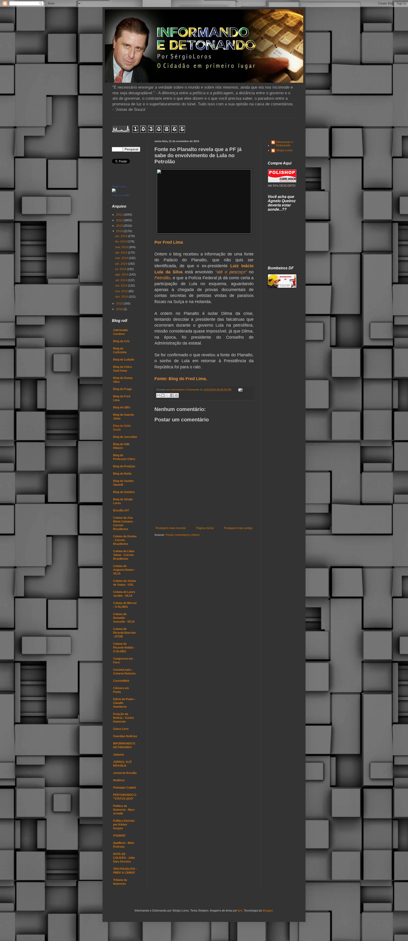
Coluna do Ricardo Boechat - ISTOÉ (124, 632)
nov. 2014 (121, 291)
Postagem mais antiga (238, 528)
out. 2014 (121, 285)
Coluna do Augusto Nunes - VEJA (124, 569)
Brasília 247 (121, 510)
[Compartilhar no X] (167, 395)
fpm (240, 910)
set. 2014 (121, 280)
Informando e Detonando (284, 143)
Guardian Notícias (125, 736)
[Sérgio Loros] (114, 191)
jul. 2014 (121, 269)
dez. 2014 (122, 296)
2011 (119, 214)
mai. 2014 (122, 258)
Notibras (119, 780)
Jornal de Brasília (125, 773)
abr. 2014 (121, 252)
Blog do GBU (121, 407)
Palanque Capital (124, 787)
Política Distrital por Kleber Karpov (123, 824)
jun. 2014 (121, 263)
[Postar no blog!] (163, 395)
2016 (119, 309)
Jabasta (118, 754)
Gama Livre (121, 729)
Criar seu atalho (121, 195)
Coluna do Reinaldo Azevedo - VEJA (124, 617)
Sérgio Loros (119, 186)
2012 (119, 220)
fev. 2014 (121, 241)
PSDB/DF (119, 835)
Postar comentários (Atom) (183, 535)
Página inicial (205, 528)
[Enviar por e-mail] (158, 395)
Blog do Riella (122, 473)
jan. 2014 (121, 236)
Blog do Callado (123, 359)
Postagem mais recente (171, 528)
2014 (119, 231)
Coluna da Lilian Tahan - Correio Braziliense (123, 555)
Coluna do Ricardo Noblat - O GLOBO (124, 647)
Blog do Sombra (124, 492)
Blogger (268, 910)
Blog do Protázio (124, 466)
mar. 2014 (122, 247)
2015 (119, 303)
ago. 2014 (122, 274)
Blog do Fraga (122, 389)
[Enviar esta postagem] (239, 389)
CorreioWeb (121, 680)
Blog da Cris (121, 341)
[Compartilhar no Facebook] (172, 395)
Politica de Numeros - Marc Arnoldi (124, 809)
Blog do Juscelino (125, 437)
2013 (119, 225)
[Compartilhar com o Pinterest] (176, 395)
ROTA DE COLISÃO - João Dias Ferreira (124, 857)
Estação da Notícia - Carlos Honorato (123, 717)
